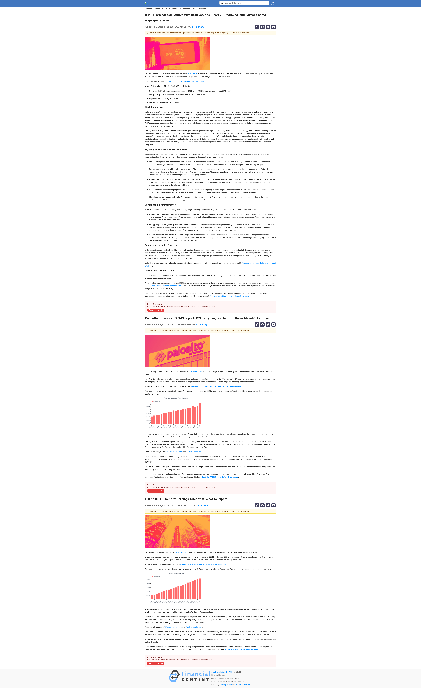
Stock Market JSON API (221, 672)
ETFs (164, 9)
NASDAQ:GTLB (182, 552)
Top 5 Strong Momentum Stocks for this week (163, 286)
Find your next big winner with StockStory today (229, 296)
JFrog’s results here (173, 627)
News (157, 9)
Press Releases (199, 9)
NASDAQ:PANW (195, 371)
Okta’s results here (194, 452)
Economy (173, 9)
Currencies (185, 9)
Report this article (156, 310)
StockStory (198, 27)
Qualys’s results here (174, 452)
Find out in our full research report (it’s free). (186, 81)
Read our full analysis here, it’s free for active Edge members (216, 386)
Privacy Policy (226, 685)
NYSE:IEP (192, 74)
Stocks (149, 9)
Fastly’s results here (194, 627)
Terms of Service (243, 685)
